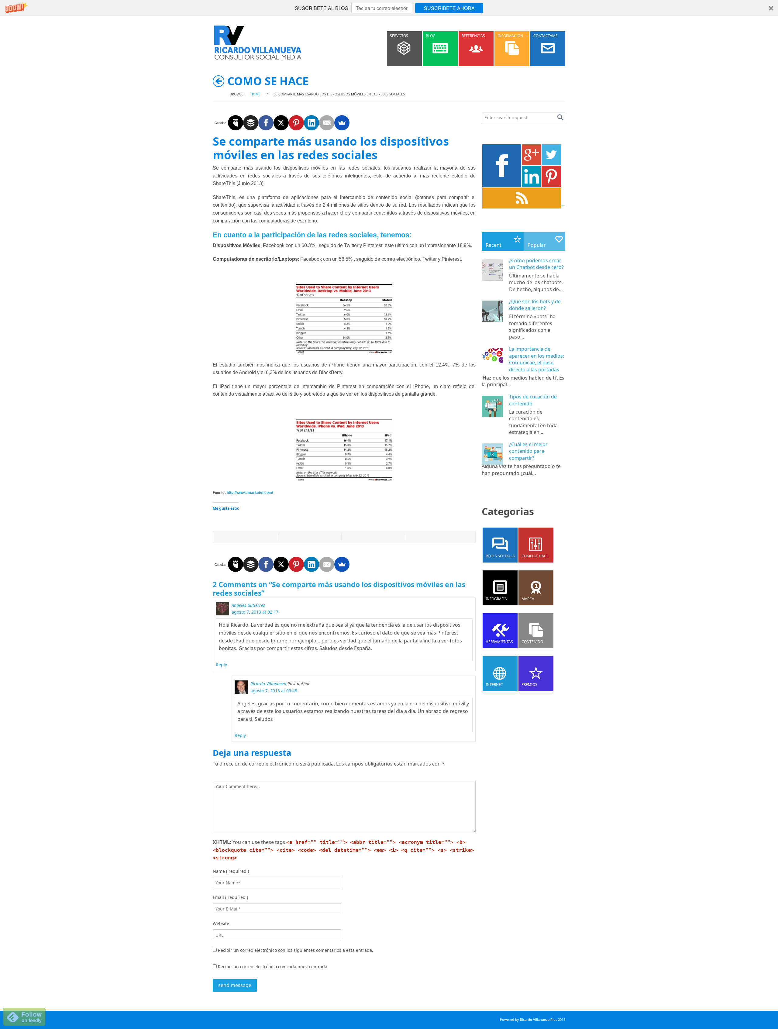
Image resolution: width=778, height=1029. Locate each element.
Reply (221, 664)
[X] (281, 122)
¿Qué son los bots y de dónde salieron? (535, 304)
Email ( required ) (230, 897)
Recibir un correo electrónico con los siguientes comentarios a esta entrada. (295, 950)
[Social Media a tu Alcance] (258, 42)
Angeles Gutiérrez (248, 605)
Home (255, 94)
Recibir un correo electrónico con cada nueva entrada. (273, 966)
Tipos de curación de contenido (533, 400)
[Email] (326, 122)
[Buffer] (250, 122)
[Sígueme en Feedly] (24, 1016)
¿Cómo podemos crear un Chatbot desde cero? (536, 263)
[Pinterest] (296, 122)
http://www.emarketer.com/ (250, 492)
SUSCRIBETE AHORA (449, 8)
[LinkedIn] (311, 122)
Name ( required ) (231, 871)
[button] (389, 8)
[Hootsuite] (235, 122)
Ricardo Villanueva (268, 684)
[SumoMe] (341, 122)
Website (221, 923)
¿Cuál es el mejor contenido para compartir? (528, 451)
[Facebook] (266, 122)
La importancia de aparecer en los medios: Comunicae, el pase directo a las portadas (536, 359)
